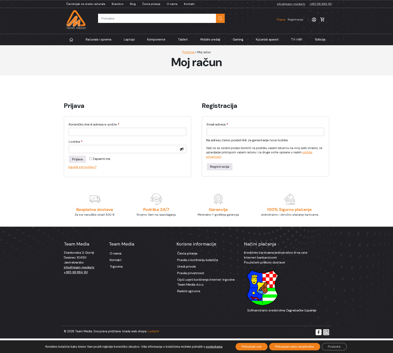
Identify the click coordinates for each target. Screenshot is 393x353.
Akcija (320, 39)
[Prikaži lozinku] (182, 149)
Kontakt (189, 4)
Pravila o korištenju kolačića (197, 260)
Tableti (183, 39)
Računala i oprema (98, 39)
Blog (133, 4)
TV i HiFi (296, 39)
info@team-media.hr (291, 4)
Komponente (156, 39)
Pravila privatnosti (190, 273)
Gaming (238, 39)
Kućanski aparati (267, 39)
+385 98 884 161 (320, 4)
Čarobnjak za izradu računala (85, 4)
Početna (188, 52)
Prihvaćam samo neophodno (294, 346)
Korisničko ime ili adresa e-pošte (101, 124)
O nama (172, 4)
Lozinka (82, 141)
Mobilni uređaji (210, 39)
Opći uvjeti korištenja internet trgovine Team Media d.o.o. (206, 282)
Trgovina (116, 266)
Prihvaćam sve (251, 346)
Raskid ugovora (188, 291)
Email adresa (224, 124)
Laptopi (129, 39)
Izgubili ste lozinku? (82, 167)
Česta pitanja (151, 4)
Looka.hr (153, 331)
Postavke (334, 346)
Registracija (219, 166)
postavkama (214, 346)
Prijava (290, 19)
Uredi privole (186, 266)
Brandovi (117, 4)
